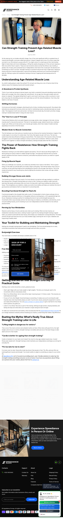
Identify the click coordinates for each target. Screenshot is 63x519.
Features (33, 482)
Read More (7, 412)
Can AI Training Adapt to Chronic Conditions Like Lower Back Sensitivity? (52, 397)
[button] (48, 10)
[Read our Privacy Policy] (28, 268)
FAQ (32, 475)
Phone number (15, 255)
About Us (33, 472)
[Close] (52, 241)
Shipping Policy (53, 472)
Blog (8, 15)
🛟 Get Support (49, 511)
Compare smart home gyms (39, 485)
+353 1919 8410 (37, 5)
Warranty (24, 475)
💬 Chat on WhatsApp (52, 502)
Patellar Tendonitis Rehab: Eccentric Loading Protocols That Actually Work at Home (11, 398)
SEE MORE (20, 274)
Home (3, 15)
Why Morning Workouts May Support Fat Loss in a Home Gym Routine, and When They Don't (31, 398)
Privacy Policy (53, 479)
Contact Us (25, 472)
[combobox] (15, 259)
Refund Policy (53, 475)
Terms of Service (54, 482)
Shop (57, 1)
